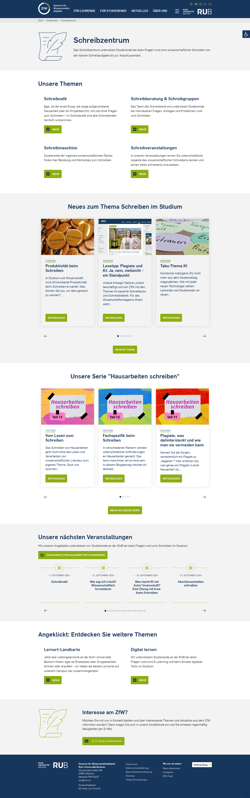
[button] (246, 34)
